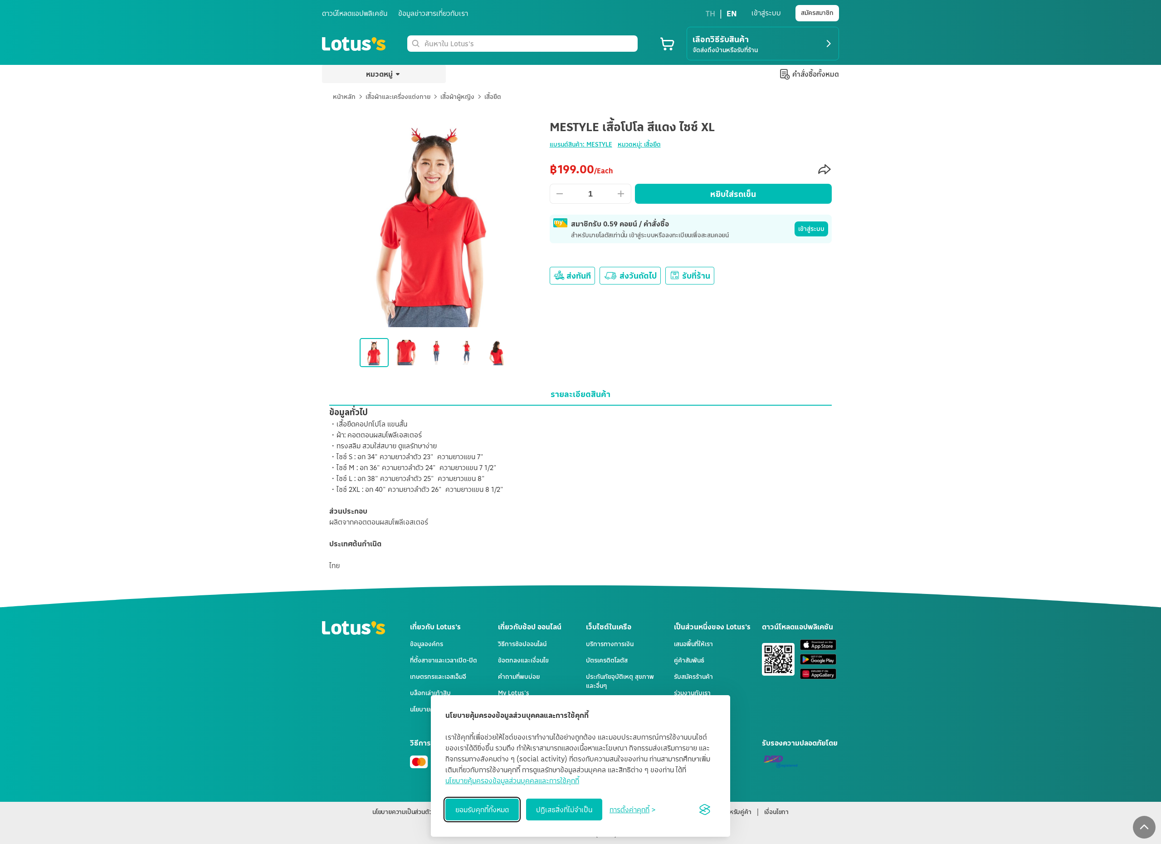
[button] (1144, 827)
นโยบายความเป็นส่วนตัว (402, 811)
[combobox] (529, 43)
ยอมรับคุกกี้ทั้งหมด (482, 809)
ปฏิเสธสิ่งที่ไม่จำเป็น (564, 809)
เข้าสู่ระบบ (811, 228)
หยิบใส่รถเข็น (733, 194)
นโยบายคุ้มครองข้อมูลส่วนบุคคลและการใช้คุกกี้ (512, 780)
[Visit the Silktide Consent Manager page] (705, 809)
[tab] (580, 394)
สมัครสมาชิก (817, 12)
